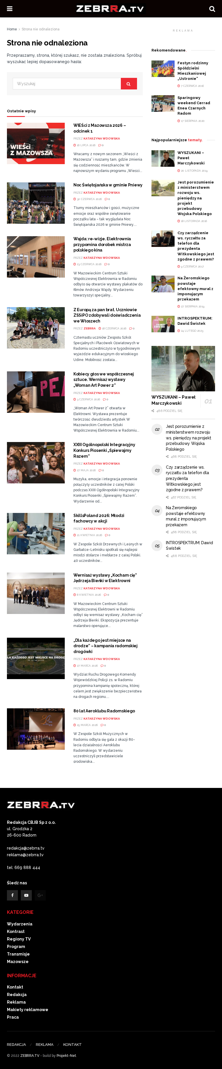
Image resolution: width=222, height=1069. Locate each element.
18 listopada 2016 (193, 221)
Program (16, 946)
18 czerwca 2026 (113, 328)
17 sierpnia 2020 (192, 120)
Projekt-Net (66, 1056)
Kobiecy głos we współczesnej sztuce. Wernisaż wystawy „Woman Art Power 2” (103, 380)
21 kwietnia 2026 (89, 535)
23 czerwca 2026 (88, 264)
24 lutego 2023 (191, 330)
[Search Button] (129, 83)
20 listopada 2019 (194, 170)
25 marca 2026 (87, 725)
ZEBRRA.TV (29, 1056)
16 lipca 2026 (85, 145)
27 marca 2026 (87, 665)
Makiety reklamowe (27, 1009)
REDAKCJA (16, 1044)
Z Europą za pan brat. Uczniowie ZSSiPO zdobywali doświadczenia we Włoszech (107, 315)
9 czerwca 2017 (192, 266)
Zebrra (90, 328)
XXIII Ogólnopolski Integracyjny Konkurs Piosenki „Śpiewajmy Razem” (104, 450)
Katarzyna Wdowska (102, 138)
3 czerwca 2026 (88, 399)
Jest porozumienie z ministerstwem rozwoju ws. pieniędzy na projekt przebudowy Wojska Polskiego (195, 198)
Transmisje (18, 954)
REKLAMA (44, 1044)
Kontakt (15, 987)
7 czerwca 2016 (192, 85)
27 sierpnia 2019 (192, 306)
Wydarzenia (19, 924)
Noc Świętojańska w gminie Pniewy (108, 185)
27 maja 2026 (86, 470)
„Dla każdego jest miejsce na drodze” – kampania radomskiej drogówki (105, 646)
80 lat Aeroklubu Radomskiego (104, 711)
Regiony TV (19, 939)
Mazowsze (18, 961)
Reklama (16, 1002)
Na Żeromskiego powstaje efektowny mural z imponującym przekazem (195, 288)
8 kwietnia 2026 (88, 594)
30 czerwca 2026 (89, 199)
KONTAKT (72, 1044)
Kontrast (16, 931)
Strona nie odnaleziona (41, 29)
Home (12, 29)
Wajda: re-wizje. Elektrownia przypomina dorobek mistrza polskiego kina (102, 244)
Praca (13, 1017)
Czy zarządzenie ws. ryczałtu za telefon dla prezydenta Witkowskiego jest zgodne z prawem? (187, 478)
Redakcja (17, 994)
